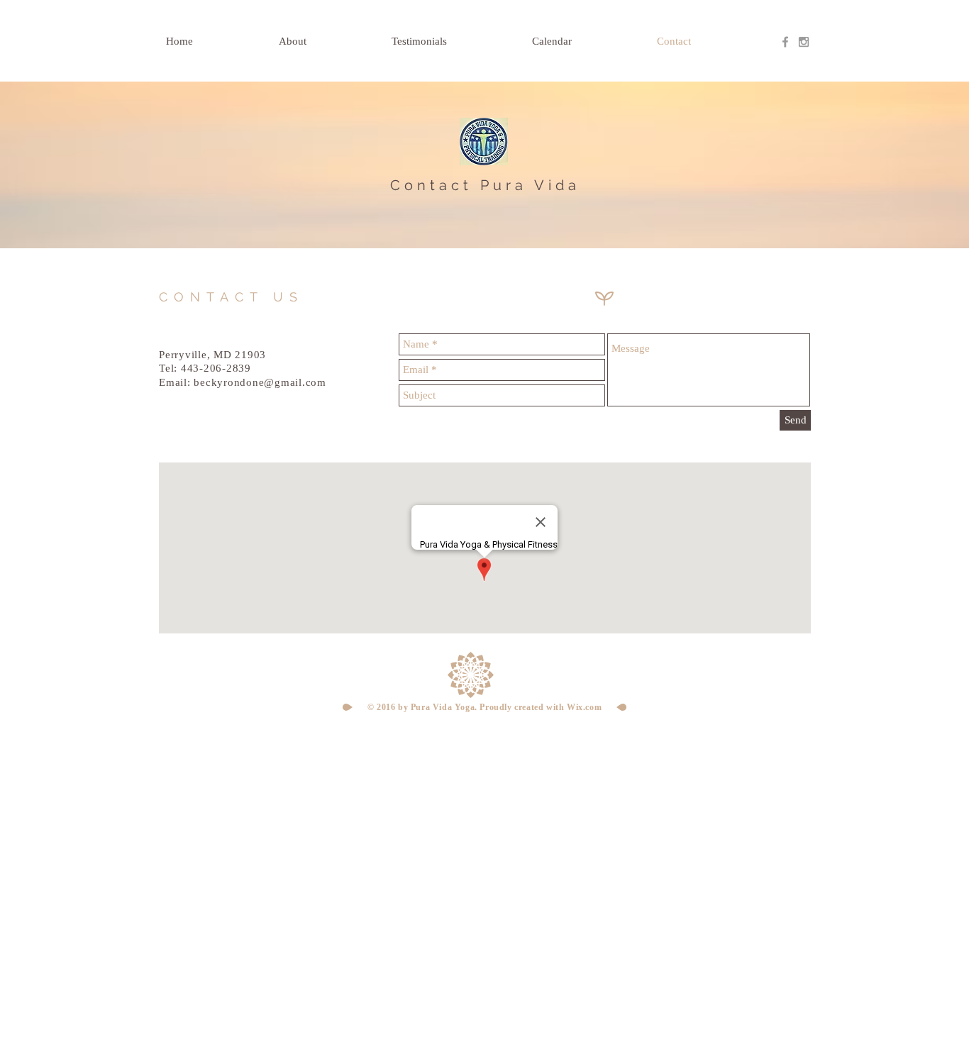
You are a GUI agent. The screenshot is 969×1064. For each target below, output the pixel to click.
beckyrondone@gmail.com (260, 382)
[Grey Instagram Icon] (804, 42)
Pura (503, 185)
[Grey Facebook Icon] (785, 42)
